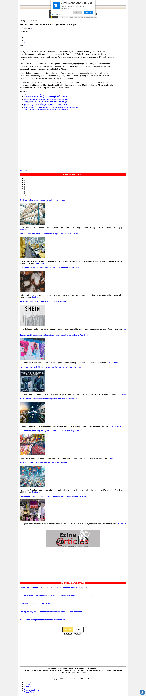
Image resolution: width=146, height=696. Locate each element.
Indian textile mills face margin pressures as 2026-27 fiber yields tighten (46, 99)
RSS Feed (28, 688)
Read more (24, 229)
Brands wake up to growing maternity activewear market (42, 620)
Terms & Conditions (31, 690)
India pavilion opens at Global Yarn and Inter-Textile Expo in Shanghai (45, 96)
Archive (103, 7)
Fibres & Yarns (46, 7)
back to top (23, 170)
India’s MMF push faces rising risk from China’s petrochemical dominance (49, 267)
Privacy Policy (29, 692)
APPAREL (32, 7)
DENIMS (38, 7)
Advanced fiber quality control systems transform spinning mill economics (47, 95)
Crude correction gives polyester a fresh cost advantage (42, 200)
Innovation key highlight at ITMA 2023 (35, 603)
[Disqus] (67, 141)
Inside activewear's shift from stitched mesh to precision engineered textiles (50, 367)
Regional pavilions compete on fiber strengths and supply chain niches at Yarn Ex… (54, 335)
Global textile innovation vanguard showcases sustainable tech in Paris (46, 103)
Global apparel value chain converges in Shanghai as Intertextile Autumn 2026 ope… (54, 496)
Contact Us (28, 684)
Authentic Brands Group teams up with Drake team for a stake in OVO (45, 104)
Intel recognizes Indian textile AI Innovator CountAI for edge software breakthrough (49, 98)
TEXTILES (26, 7)
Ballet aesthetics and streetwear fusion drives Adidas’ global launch (45, 106)
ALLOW (89, 12)
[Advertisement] (73, 565)
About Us (27, 682)
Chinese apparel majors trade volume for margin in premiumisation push (49, 234)
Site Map (27, 686)
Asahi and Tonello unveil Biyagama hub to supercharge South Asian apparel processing (51, 107)
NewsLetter (96, 7)
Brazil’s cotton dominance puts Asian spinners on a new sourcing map (48, 399)
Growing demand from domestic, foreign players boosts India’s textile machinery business (56, 595)
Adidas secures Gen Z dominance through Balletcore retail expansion (45, 101)
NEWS (22, 7)
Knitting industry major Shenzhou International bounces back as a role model (51, 612)
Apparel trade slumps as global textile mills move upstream (43, 462)
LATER (77, 12)
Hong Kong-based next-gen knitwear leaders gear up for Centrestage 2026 (46, 109)
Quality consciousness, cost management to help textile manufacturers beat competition (55, 587)
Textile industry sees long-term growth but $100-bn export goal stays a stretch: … (52, 431)
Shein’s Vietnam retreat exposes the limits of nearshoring (43, 301)
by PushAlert (57, 14)
